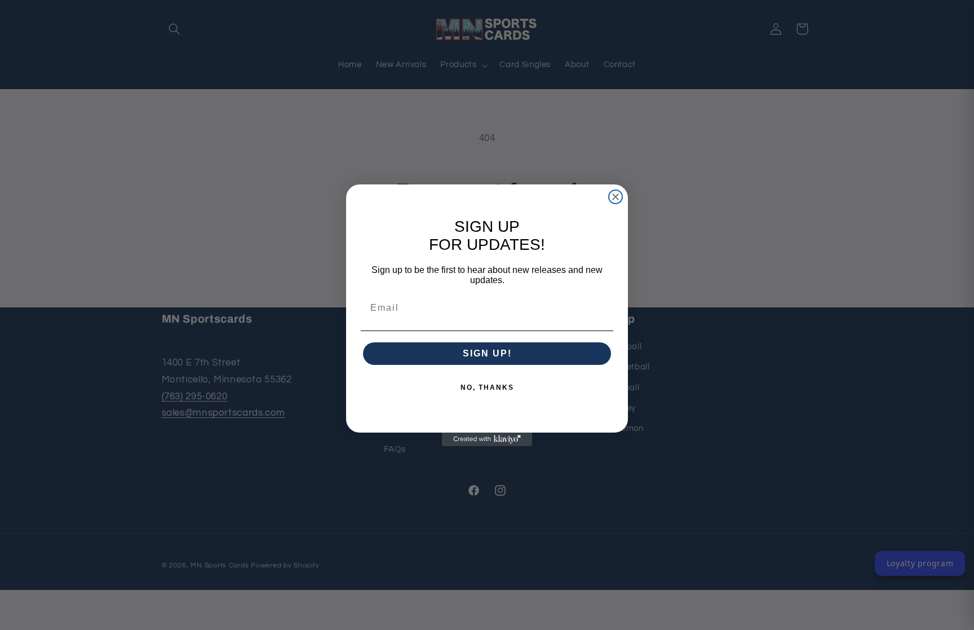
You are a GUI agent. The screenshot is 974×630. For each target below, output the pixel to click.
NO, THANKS (487, 387)
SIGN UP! (487, 353)
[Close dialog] (615, 197)
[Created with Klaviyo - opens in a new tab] (487, 439)
